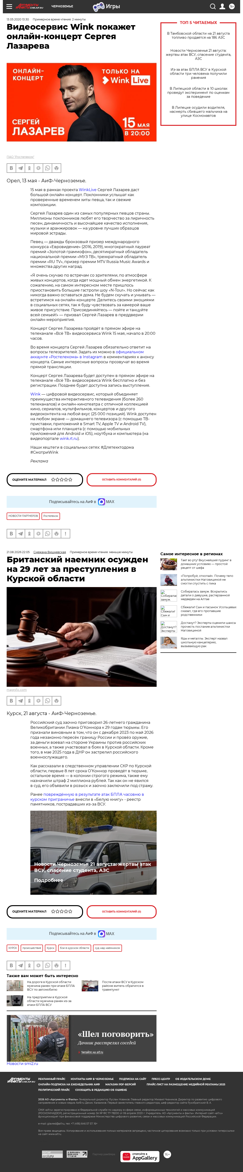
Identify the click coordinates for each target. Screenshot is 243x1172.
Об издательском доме (193, 1079)
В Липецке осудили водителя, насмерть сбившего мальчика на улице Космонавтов (198, 112)
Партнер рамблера (104, 1154)
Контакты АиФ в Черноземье (92, 1079)
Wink (35, 394)
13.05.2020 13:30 (18, 19)
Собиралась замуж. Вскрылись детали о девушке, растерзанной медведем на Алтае (205, 595)
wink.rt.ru (68, 438)
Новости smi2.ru (22, 1063)
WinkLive (88, 190)
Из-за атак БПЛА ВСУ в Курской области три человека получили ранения (198, 74)
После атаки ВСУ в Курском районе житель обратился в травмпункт (123, 985)
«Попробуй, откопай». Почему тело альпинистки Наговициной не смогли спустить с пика (207, 579)
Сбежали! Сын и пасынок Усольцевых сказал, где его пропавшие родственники (208, 611)
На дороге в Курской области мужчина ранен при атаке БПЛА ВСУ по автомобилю (51, 985)
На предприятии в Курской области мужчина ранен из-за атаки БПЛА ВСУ (49, 1001)
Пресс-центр (161, 1079)
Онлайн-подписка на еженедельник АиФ (69, 1084)
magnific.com (17, 690)
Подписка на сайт (132, 1079)
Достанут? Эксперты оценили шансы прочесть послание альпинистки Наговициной (208, 626)
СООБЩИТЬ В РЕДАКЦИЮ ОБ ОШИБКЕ (101, 1090)
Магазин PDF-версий (120, 1084)
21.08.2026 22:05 (18, 552)
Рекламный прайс (51, 1079)
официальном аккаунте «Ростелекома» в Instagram (87, 354)
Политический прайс (54, 1090)
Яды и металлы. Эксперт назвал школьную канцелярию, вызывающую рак (204, 642)
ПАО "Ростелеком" (20, 157)
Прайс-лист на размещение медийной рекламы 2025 (186, 1084)
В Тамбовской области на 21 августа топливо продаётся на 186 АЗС (198, 36)
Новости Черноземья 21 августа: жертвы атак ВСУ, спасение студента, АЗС (198, 55)
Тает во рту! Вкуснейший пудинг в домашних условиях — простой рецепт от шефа (206, 564)
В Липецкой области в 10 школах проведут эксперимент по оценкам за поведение (198, 93)
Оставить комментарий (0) (121, 479)
